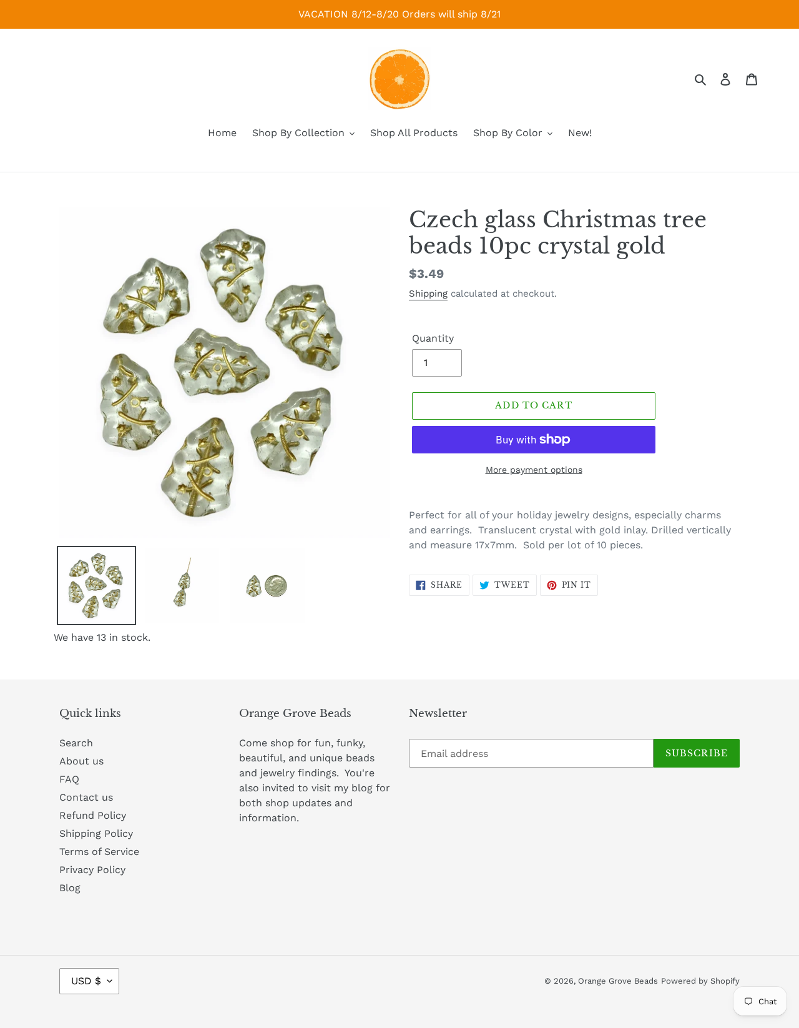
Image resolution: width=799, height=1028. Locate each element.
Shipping (428, 293)
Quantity (433, 338)
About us (81, 761)
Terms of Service (99, 851)
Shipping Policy (96, 833)
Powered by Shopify (700, 981)
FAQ (69, 779)
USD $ (86, 981)
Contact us (86, 797)
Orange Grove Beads (618, 981)
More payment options (534, 470)
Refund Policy (92, 815)
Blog (70, 888)
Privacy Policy (92, 870)
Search (76, 743)
